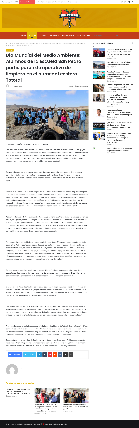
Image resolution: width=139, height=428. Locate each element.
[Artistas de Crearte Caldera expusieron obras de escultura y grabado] (76, 395)
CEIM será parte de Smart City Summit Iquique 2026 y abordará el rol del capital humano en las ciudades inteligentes (119, 137)
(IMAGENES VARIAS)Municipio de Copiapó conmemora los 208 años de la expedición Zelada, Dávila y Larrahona (46, 408)
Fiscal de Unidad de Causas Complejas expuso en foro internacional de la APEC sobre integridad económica (119, 75)
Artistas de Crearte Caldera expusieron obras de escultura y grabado (75, 407)
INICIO (23, 36)
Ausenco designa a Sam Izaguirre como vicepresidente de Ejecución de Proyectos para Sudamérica (119, 113)
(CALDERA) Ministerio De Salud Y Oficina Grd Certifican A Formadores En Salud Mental (119, 125)
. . (10, 86)
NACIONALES (54, 36)
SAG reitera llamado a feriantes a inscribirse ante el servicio (119, 63)
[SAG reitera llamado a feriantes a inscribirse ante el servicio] (99, 65)
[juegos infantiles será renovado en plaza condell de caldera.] (99, 151)
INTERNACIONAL (68, 36)
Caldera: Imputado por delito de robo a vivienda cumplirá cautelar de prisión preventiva (120, 87)
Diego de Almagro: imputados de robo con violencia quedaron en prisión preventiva (18, 391)
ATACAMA (32, 36)
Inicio (9, 43)
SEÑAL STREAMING (83, 36)
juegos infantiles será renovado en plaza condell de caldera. (119, 149)
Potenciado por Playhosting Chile (56, 424)
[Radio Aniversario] (69, 18)
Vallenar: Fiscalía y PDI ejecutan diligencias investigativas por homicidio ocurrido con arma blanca (119, 52)
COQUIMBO (43, 36)
